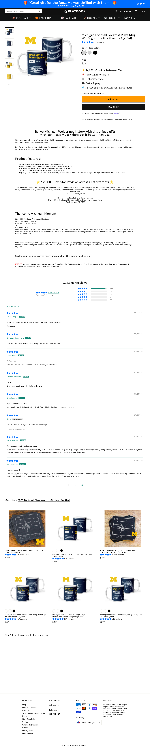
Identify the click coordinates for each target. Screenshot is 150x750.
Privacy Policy (27, 730)
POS (63, 745)
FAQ (24, 705)
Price (84, 60)
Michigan (53, 140)
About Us (26, 710)
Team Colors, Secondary (89, 52)
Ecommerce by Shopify (78, 745)
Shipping (85, 93)
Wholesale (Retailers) (30, 725)
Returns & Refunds (29, 707)
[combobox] (23, 11)
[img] (12, 313)
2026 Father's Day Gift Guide (33, 713)
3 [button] (75, 485)
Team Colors (84, 52)
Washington (31, 223)
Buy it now (113, 106)
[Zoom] (45, 56)
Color (90, 48)
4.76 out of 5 (53, 292)
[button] (87, 42)
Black (95, 52)
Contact (25, 722)
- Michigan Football (44, 500)
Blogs (24, 716)
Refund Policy (27, 733)
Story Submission (29, 719)
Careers (25, 728)
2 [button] (71, 485)
